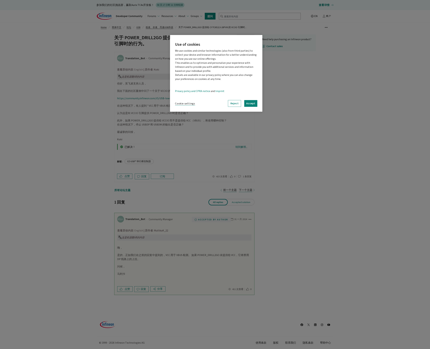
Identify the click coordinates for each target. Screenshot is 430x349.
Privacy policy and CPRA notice (192, 91)
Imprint (219, 91)
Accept (250, 103)
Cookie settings (185, 103)
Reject (234, 103)
